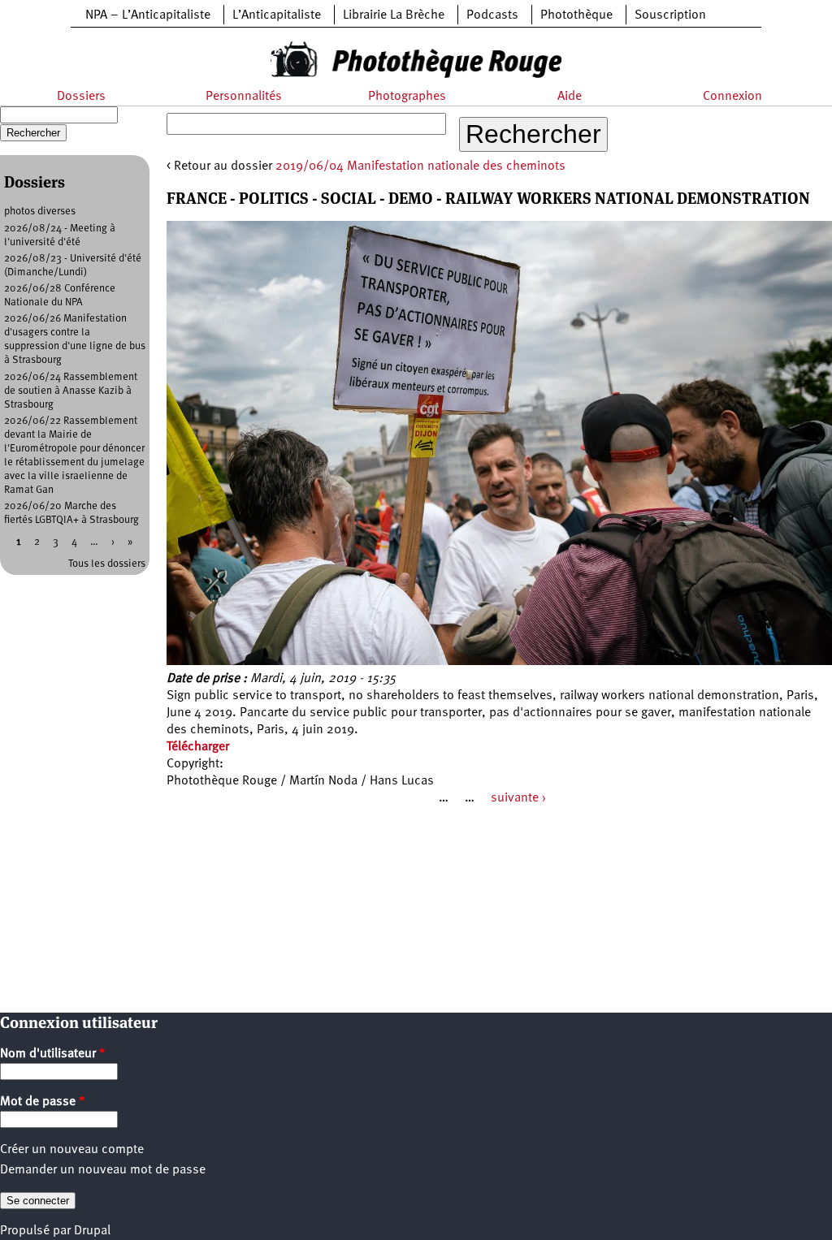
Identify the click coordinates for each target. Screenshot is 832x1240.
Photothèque (576, 15)
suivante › (518, 798)
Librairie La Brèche (393, 15)
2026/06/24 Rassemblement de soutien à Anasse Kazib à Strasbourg (70, 391)
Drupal (92, 1231)
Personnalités (244, 96)
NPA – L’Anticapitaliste (147, 15)
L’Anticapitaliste (276, 15)
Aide (569, 96)
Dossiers (81, 96)
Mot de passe (42, 1101)
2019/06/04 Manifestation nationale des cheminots (420, 166)
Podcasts (492, 15)
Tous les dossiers (106, 564)
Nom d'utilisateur (53, 1054)
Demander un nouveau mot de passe (103, 1170)
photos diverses (40, 211)
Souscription (670, 15)
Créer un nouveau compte (72, 1149)
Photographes (407, 96)
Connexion (732, 96)
